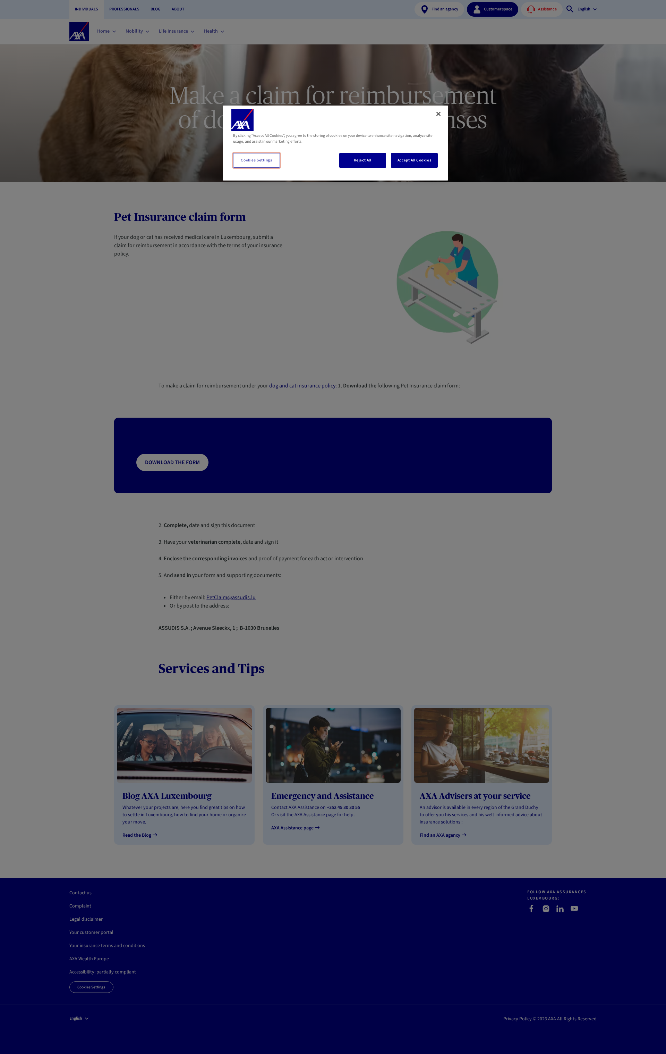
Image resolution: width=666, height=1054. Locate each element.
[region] (335, 143)
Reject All (363, 160)
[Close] (438, 114)
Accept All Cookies (414, 160)
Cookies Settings (256, 160)
